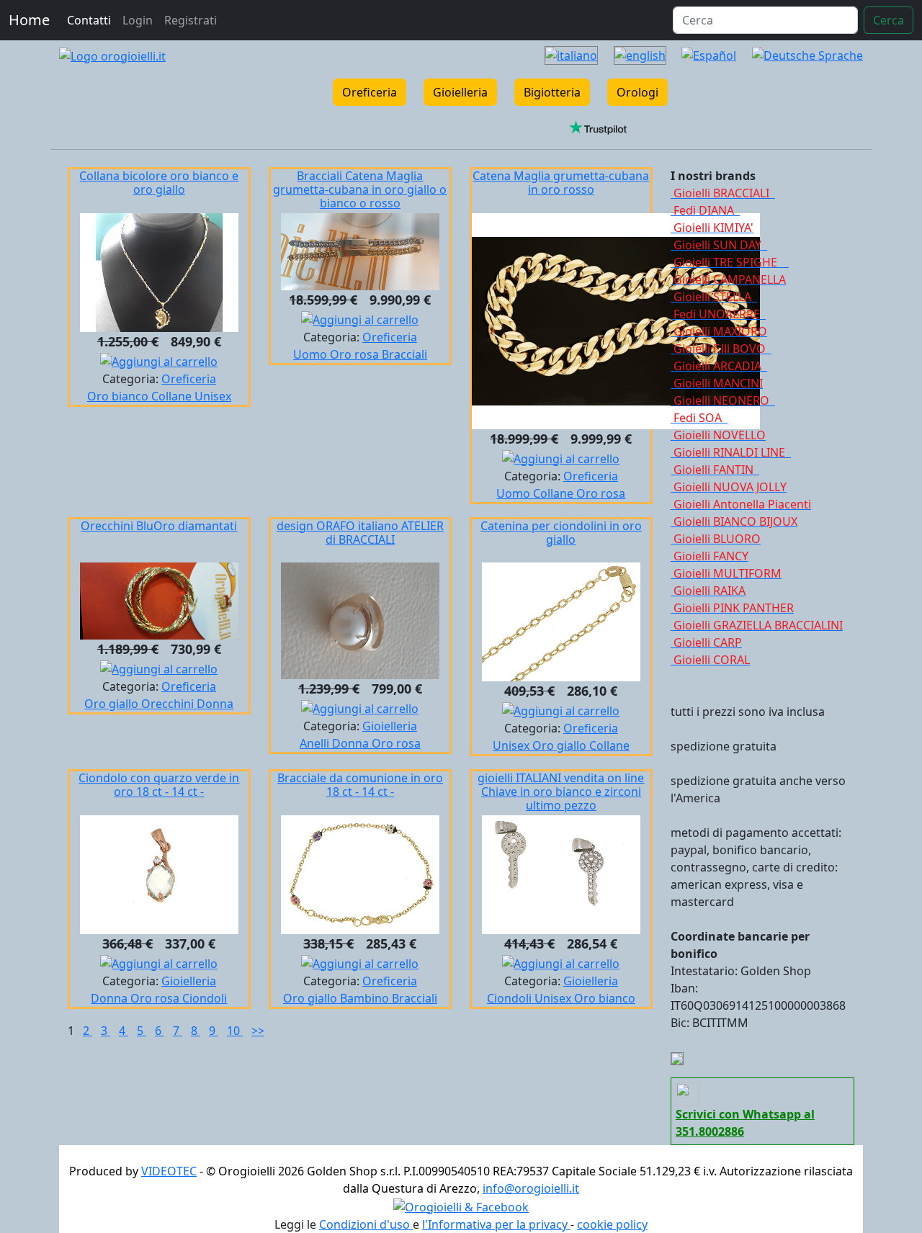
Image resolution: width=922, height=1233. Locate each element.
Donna (215, 704)
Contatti (89, 20)
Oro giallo (112, 704)
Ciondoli (204, 998)
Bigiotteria (552, 92)
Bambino (366, 998)
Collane (172, 396)
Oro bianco (119, 396)
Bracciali (404, 354)
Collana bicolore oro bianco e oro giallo (158, 182)
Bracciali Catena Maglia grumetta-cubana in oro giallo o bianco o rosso (360, 189)
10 (235, 1031)
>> (257, 1031)
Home (29, 20)
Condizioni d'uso (366, 1224)
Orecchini (169, 704)
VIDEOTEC (169, 1171)
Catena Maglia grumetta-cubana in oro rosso (561, 182)
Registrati (190, 20)
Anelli (316, 743)
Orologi (637, 92)
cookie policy (612, 1224)
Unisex (212, 396)
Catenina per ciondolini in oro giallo (561, 532)
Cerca (888, 20)
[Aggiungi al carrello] (158, 360)
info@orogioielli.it (531, 1188)
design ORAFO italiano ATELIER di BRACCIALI (360, 532)
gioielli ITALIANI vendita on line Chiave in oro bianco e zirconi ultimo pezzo (561, 791)
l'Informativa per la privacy (496, 1224)
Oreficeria (369, 92)
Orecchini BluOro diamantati (159, 526)
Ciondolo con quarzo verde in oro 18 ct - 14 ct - (159, 784)
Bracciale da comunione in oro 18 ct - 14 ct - (360, 784)
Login (137, 20)
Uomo (311, 354)
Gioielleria (460, 92)
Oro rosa (356, 354)
